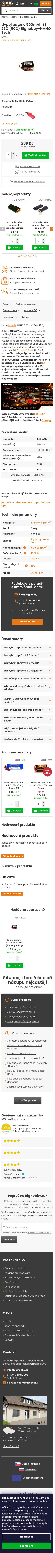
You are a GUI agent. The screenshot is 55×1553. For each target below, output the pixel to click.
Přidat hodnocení (13, 862)
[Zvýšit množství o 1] (13, 153)
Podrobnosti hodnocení (38, 94)
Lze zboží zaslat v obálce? (21, 1059)
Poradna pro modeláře (17, 1282)
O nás (8, 1330)
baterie (12, 325)
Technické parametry (27, 304)
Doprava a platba (15, 1277)
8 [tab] (36, 256)
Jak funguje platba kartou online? (23, 716)
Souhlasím (26, 1546)
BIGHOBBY (39, 414)
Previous (2, 229)
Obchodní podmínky (16, 1300)
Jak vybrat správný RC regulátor (23, 674)
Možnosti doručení (30, 166)
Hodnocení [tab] (8, 317)
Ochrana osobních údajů (19, 1309)
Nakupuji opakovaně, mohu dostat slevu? (24, 726)
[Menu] (45, 3)
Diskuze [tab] (25, 317)
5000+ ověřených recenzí (14, 1125)
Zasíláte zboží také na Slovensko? (23, 746)
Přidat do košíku (35, 155)
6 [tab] (31, 256)
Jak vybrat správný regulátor (23, 1027)
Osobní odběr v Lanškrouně (20, 1344)
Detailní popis (9, 123)
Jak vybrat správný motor (21, 1022)
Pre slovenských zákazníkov (20, 1286)
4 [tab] (26, 256)
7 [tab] (33, 256)
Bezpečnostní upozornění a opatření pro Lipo (25, 504)
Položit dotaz (27, 621)
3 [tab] (24, 256)
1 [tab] (19, 256)
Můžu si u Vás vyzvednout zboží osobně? (24, 1053)
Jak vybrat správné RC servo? (21, 658)
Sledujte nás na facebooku (22, 1391)
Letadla (34, 558)
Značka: (16, 40)
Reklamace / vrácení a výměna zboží (25, 1305)
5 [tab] (29, 256)
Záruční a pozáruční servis (19, 1339)
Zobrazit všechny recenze (26, 1137)
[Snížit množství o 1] (13, 157)
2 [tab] (21, 256)
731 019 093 (33, 600)
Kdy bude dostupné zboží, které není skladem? (22, 694)
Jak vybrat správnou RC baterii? (22, 651)
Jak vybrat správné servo (21, 1018)
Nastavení (26, 1536)
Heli (31, 350)
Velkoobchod (12, 1295)
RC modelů (21, 350)
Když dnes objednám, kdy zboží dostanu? (22, 737)
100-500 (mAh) (39, 547)
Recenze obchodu (15, 1335)
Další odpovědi (26, 1106)
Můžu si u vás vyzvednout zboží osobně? (22, 707)
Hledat (44, 10)
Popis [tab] (5, 304)
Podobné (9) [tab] (30, 310)
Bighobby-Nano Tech (39, 541)
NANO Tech (36, 572)
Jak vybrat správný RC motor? (21, 666)
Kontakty (9, 1348)
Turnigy (46, 420)
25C (32, 565)
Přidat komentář (12, 899)
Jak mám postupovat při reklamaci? (18, 684)
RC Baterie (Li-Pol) (40, 522)
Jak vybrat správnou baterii (22, 1013)
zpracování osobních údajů (39, 1242)
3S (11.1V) (35, 553)
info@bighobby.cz (29, 594)
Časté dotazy (10, 310)
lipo (43, 363)
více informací (11, 1455)
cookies (43, 1501)
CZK (28, 3)
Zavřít (17, 178)
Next (52, 229)
